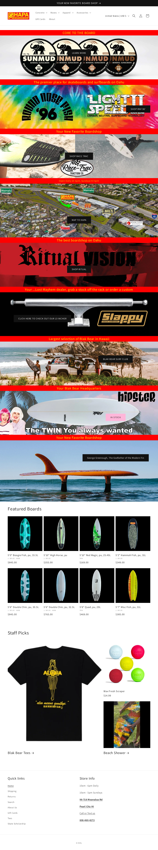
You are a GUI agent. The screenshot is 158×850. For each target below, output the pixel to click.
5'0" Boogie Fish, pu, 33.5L (23, 555)
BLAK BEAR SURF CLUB (115, 359)
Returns (12, 796)
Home (11, 785)
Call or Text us (87, 813)
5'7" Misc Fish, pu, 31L (128, 607)
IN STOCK (115, 417)
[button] (41, 12)
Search (11, 802)
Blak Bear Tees (19, 753)
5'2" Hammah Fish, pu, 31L (131, 555)
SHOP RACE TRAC (79, 156)
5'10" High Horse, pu (55, 555)
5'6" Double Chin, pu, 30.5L (23, 607)
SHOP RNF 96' (138, 109)
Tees (10, 818)
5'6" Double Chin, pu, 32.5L (59, 607)
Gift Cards (13, 812)
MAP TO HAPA (79, 219)
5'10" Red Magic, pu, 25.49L (95, 555)
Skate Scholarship (17, 823)
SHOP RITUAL (79, 269)
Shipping (12, 791)
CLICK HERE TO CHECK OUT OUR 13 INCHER (42, 318)
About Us (12, 807)
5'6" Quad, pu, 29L (90, 607)
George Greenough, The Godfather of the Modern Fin (115, 457)
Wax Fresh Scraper (114, 691)
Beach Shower (114, 753)
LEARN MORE (79, 52)
